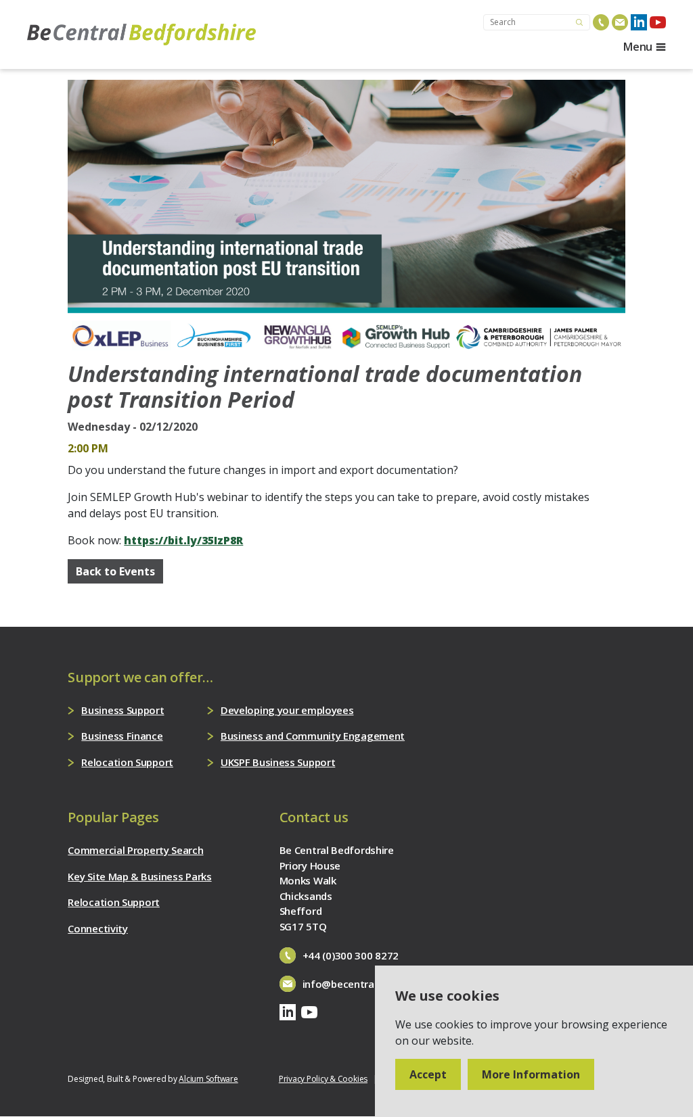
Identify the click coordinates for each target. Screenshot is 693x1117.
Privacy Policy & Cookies (323, 1079)
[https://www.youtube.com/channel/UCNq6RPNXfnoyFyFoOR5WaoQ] (658, 22)
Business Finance (121, 735)
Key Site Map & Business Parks (139, 876)
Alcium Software (208, 1079)
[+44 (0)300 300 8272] (601, 22)
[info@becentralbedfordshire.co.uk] (620, 22)
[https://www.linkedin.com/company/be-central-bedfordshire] (639, 22)
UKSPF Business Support (278, 762)
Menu (637, 46)
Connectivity (97, 928)
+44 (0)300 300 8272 (351, 955)
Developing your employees (287, 710)
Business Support (122, 710)
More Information (531, 1074)
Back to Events (115, 571)
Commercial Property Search (135, 850)
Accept (428, 1074)
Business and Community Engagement (313, 735)
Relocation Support (127, 762)
